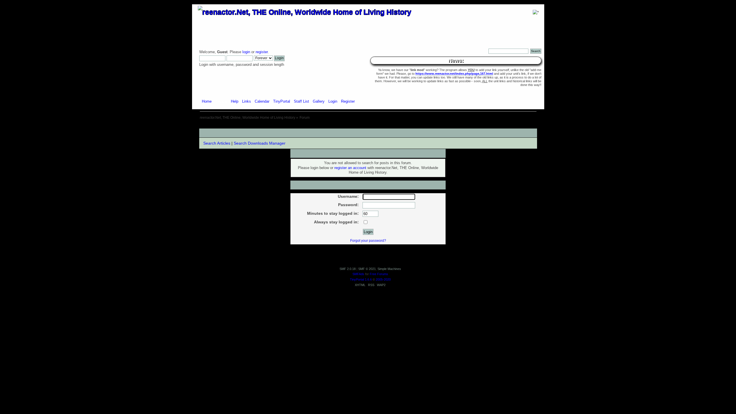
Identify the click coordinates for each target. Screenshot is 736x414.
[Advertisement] (368, 126)
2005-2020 (383, 279)
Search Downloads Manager (259, 143)
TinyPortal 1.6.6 (361, 279)
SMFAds (358, 274)
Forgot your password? (368, 241)
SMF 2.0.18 (348, 269)
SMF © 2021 (367, 269)
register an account (350, 168)
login (246, 52)
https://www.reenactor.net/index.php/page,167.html (454, 73)
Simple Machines (389, 269)
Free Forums (379, 274)
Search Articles (216, 143)
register (262, 52)
